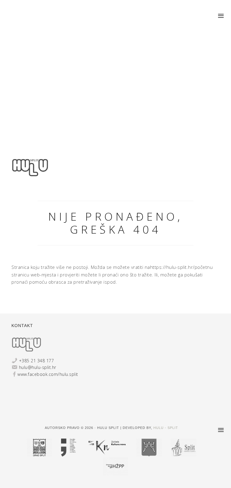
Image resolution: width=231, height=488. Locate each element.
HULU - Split (165, 428)
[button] (221, 16)
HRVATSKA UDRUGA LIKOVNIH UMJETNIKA (30, 174)
